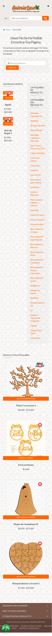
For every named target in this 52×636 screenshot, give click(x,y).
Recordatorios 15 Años (36, 230)
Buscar (12, 67)
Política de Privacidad (9, 626)
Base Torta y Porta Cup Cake (37, 147)
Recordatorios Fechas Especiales (36, 270)
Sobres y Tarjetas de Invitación (35, 318)
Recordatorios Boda (36, 253)
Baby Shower (36, 130)
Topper (33, 325)
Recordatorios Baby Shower (36, 238)
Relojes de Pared (35, 291)
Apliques (34, 120)
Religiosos (35, 285)
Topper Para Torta (36, 332)
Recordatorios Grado (36, 279)
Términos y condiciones (29, 628)
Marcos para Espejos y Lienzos (36, 202)
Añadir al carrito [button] (26, 458)
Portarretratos (37, 224)
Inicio (8, 30)
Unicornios (35, 338)
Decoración (35, 175)
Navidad (34, 210)
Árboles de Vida (37, 125)
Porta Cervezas (37, 215)
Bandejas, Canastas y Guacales (35, 138)
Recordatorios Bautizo (36, 245)
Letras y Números (34, 193)
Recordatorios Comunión (36, 261)
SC (31, 310)
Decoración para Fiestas (35, 181)
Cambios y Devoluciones (31, 626)
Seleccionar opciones (9, 98)
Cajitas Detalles (37, 153)
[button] (6, 628)
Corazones (35, 165)
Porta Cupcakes (37, 219)
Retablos (34, 298)
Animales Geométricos (36, 114)
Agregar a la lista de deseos (9, 93)
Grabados (34, 187)
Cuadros (34, 170)
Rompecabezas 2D (37, 304)
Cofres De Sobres (35, 159)
